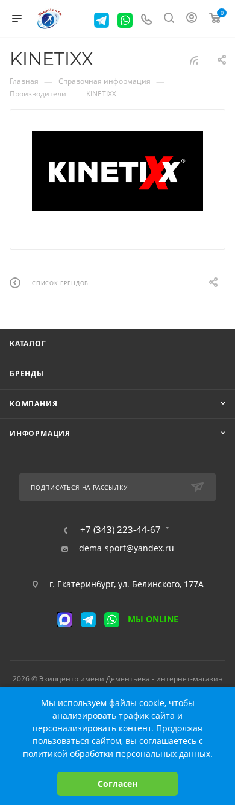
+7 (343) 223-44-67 (120, 529)
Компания (33, 404)
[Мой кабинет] (191, 19)
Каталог (28, 343)
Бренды (27, 373)
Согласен (117, 783)
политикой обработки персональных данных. (118, 753)
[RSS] (194, 60)
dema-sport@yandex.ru (126, 548)
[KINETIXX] (118, 171)
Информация (40, 433)
